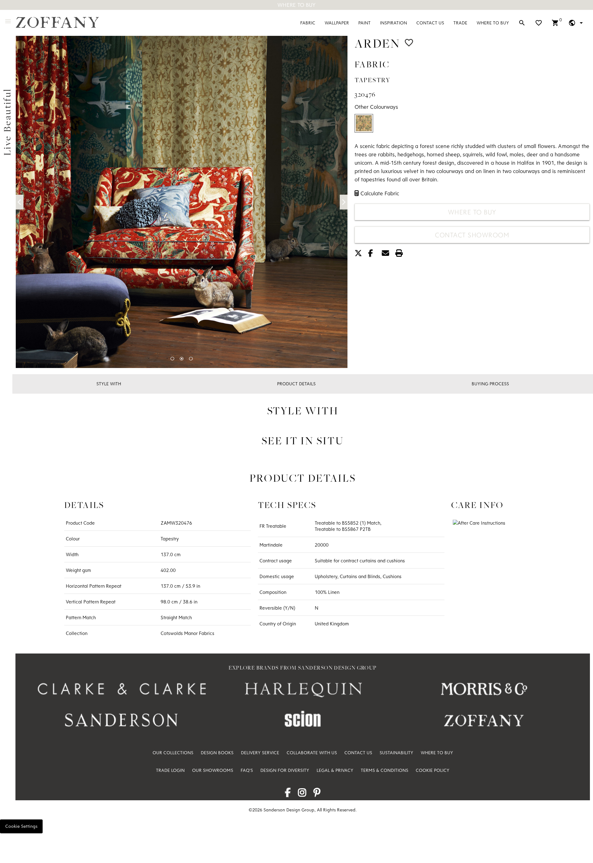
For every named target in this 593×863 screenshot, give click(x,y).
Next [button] (343, 202)
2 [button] (182, 359)
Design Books (217, 752)
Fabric (307, 23)
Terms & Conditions (384, 770)
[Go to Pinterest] (317, 794)
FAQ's (247, 770)
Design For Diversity (284, 770)
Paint (364, 23)
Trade (460, 23)
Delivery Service (260, 752)
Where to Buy (493, 23)
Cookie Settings (21, 826)
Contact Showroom (472, 235)
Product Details (296, 384)
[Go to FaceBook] (288, 794)
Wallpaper (337, 23)
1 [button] (172, 359)
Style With (108, 384)
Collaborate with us (312, 752)
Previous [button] (19, 202)
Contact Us (430, 23)
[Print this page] (401, 254)
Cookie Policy (432, 770)
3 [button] (191, 359)
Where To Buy (296, 4)
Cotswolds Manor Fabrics (187, 633)
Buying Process (490, 384)
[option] (182, 202)
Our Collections (173, 752)
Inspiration (393, 23)
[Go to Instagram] (302, 794)
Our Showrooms (212, 770)
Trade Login (170, 770)
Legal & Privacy (335, 770)
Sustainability (396, 752)
